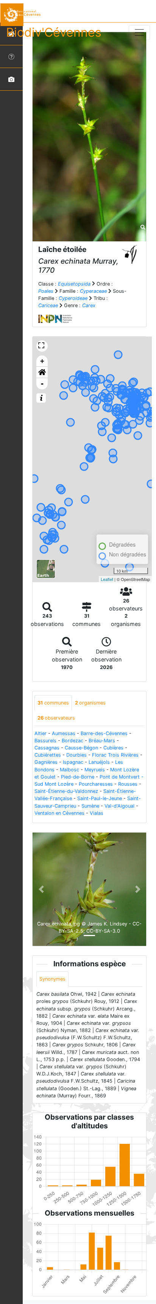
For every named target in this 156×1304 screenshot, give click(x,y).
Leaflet (107, 579)
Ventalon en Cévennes (59, 813)
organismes (90, 703)
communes (53, 703)
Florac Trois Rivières (115, 755)
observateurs (56, 718)
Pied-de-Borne (77, 777)
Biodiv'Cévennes (53, 32)
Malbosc (69, 770)
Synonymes (52, 979)
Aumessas (63, 733)
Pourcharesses (96, 784)
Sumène (90, 806)
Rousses (127, 784)
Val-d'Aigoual (119, 806)
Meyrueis (94, 770)
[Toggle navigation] (139, 32)
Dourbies (76, 755)
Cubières (113, 748)
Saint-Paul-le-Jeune (99, 798)
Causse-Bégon (81, 748)
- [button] (42, 384)
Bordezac (72, 740)
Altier (40, 733)
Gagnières (46, 762)
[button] (42, 372)
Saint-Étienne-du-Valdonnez (66, 791)
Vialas (96, 813)
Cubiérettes (47, 755)
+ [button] (42, 361)
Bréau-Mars (102, 740)
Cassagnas (46, 748)
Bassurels (45, 740)
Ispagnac (73, 762)
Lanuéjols (99, 762)
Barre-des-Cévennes (104, 733)
